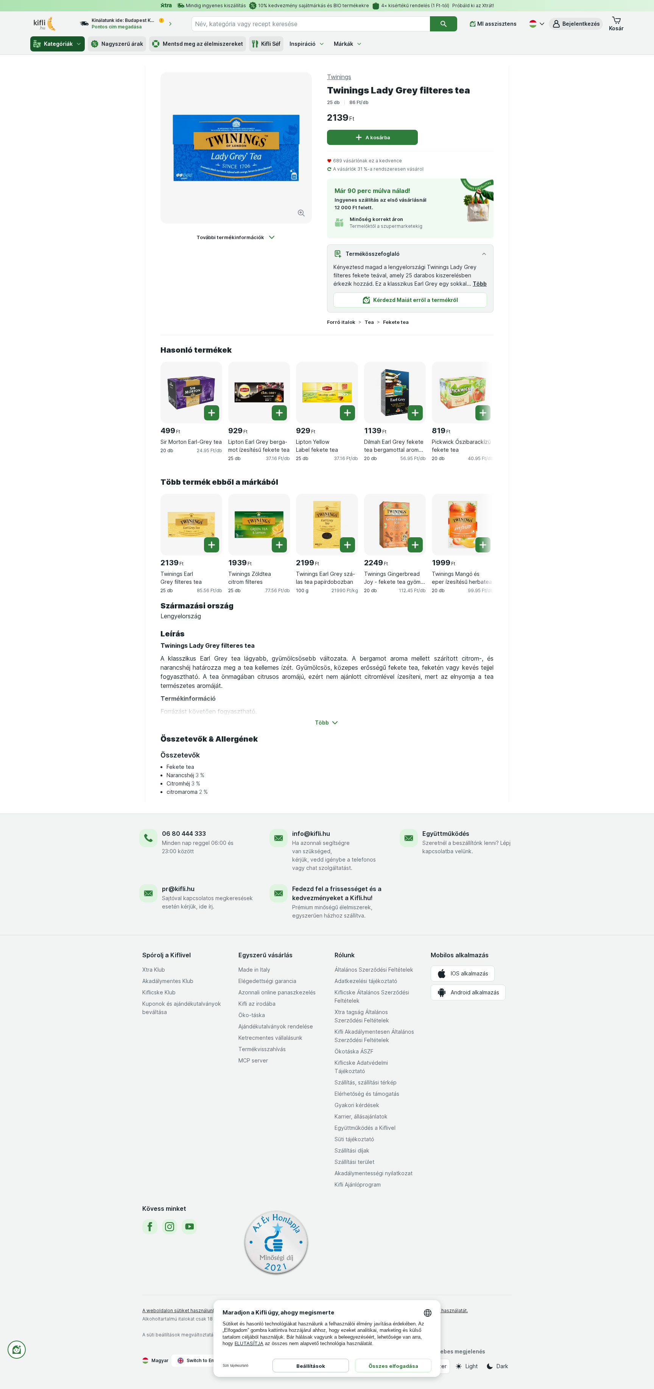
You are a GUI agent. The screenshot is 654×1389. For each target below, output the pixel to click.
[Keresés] (443, 23)
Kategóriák (58, 43)
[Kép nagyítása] (301, 213)
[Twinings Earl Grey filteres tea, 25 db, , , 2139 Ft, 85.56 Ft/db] (191, 524)
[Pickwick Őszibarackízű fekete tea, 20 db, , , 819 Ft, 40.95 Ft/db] (463, 392)
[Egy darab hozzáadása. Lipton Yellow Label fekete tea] (347, 412)
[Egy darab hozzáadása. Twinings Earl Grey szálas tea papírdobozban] (347, 544)
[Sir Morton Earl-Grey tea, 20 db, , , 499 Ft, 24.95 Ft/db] (191, 392)
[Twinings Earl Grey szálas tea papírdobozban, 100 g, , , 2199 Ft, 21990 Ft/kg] (327, 524)
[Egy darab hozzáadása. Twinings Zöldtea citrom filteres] (279, 544)
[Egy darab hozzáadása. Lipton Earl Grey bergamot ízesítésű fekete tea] (279, 412)
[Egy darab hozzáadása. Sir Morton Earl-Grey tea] (211, 412)
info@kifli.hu (311, 833)
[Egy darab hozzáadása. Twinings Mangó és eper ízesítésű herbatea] (482, 544)
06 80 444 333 (184, 833)
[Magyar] (536, 23)
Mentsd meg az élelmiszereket (203, 43)
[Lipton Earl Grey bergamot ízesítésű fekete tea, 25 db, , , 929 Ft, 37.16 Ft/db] (259, 392)
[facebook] (149, 1226)
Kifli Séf (270, 43)
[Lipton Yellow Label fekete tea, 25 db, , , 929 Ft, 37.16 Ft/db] (327, 392)
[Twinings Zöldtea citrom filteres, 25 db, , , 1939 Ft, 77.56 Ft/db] (259, 524)
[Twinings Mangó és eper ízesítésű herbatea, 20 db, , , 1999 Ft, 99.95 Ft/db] (463, 524)
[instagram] (169, 1226)
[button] (576, 24)
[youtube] (189, 1226)
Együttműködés (445, 833)
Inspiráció (303, 43)
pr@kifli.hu (178, 889)
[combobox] (311, 23)
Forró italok (341, 322)
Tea (369, 322)
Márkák (343, 43)
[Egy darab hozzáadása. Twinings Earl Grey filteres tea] (211, 544)
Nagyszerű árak (122, 43)
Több (480, 283)
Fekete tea (396, 322)
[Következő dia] (478, 392)
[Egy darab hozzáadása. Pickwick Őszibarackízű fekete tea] (482, 412)
